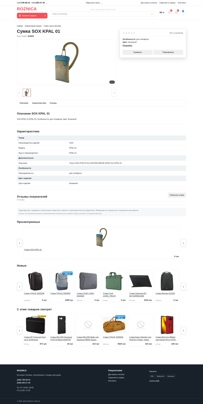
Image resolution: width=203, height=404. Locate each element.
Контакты (182, 3)
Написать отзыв (177, 195)
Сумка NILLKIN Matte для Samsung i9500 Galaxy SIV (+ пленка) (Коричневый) (88, 338)
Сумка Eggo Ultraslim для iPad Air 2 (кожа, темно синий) (140, 338)
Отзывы (53, 103)
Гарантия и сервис (167, 3)
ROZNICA (27, 9)
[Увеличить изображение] (66, 62)
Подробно (127, 46)
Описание (24, 103)
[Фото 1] (27, 93)
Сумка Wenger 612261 (165, 293)
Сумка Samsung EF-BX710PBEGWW (138, 294)
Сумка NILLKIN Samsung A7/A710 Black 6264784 (61, 338)
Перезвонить (168, 52)
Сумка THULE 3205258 (34, 293)
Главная (20, 26)
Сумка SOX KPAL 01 (33, 250)
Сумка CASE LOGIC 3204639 (85, 294)
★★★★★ (129, 33)
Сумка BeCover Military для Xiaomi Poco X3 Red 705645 (166, 338)
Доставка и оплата (149, 3)
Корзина (152, 371)
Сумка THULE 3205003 (113, 337)
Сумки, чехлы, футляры (52, 26)
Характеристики (39, 103)
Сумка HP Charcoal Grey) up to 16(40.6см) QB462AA (35, 338)
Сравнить (137, 52)
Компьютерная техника (33, 26)
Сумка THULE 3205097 (60, 293)
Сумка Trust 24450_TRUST (109, 294)
